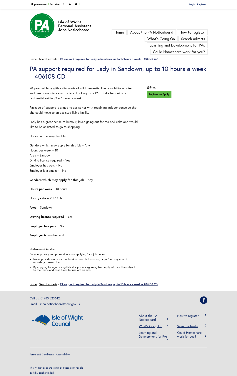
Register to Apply (159, 94)
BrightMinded (46, 372)
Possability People (73, 367)
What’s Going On (161, 38)
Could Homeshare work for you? (179, 51)
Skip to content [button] (39, 4)
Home (119, 32)
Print (152, 87)
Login (192, 4)
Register (201, 4)
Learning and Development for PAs (177, 45)
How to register (192, 32)
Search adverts (193, 38)
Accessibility (63, 354)
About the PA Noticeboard (151, 32)
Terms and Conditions (42, 354)
